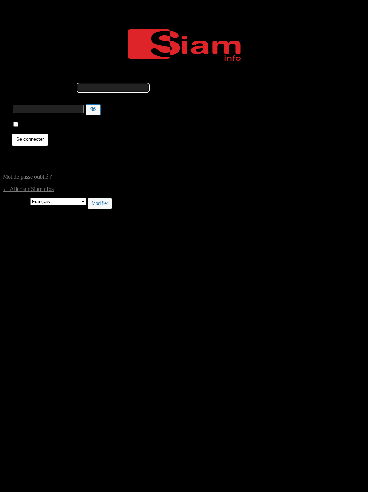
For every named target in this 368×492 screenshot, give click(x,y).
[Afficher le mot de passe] (93, 109)
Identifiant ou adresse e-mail (43, 87)
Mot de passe (27, 101)
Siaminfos (184, 45)
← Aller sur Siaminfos (28, 189)
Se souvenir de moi (42, 125)
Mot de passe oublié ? (27, 177)
